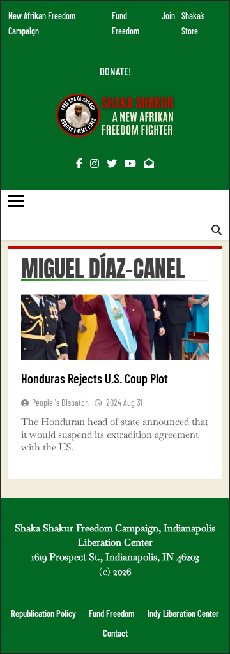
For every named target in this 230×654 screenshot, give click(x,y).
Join (168, 15)
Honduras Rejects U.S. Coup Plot (94, 378)
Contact (115, 633)
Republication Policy (43, 613)
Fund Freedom (112, 613)
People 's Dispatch (60, 402)
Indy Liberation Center (183, 613)
